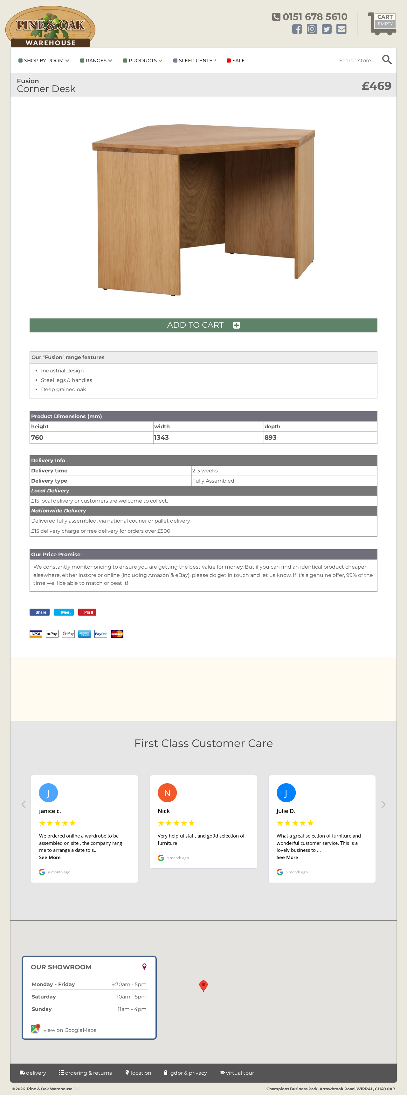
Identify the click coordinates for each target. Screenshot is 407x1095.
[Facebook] (297, 29)
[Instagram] (312, 29)
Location (140, 1073)
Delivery (35, 1073)
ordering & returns (88, 1073)
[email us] (341, 29)
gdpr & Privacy (188, 1073)
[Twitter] (327, 29)
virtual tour (239, 1073)
